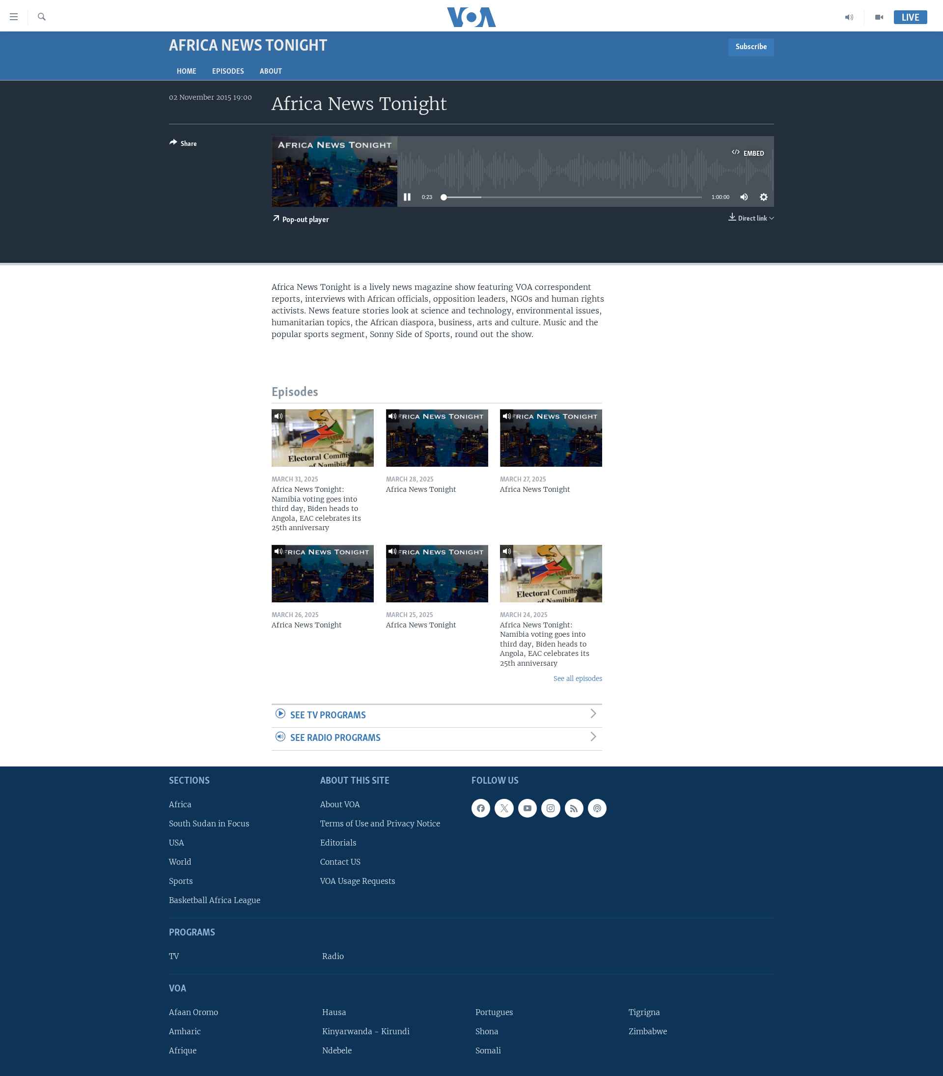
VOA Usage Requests (357, 881)
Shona (487, 1031)
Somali (488, 1050)
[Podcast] (597, 808)
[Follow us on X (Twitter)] (504, 808)
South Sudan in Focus (209, 823)
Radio (333, 956)
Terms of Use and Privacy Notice (380, 823)
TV (174, 956)
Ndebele (337, 1050)
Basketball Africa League (214, 900)
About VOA (340, 804)
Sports (181, 881)
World (180, 862)
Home (186, 72)
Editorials (338, 843)
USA (176, 843)
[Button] (183, 145)
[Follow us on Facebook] (481, 808)
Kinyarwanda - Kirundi (366, 1031)
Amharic (185, 1031)
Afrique (182, 1050)
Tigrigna (644, 1012)
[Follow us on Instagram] (550, 808)
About (271, 72)
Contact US (340, 862)
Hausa (334, 1012)
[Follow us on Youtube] (527, 808)
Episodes (228, 72)
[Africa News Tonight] (437, 438)
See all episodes (578, 679)
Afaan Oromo (193, 1012)
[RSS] (574, 808)
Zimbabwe (648, 1031)
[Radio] (849, 17)
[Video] (879, 17)
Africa (180, 804)
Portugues (494, 1012)
